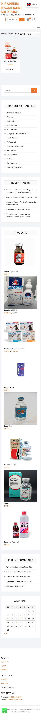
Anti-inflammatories (14, 113)
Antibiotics (10, 117)
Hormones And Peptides (15, 146)
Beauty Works (12, 125)
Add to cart (10, 69)
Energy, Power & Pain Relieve (17, 134)
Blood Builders (12, 130)
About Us (4, 679)
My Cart (3, 666)
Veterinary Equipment (14, 167)
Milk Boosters (12, 155)
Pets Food (10, 159)
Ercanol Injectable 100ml (23, 581)
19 (16, 622)
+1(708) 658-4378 (15, 697)
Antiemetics (11, 121)
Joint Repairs (11, 150)
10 (8, 619)
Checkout (4, 670)
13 (20, 619)
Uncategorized (12, 163)
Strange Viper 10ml (25, 572)
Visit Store (4, 683)
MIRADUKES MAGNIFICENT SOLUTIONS (11, 8)
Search (21, 19)
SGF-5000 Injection (23, 577)
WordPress (25, 712)
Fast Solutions (12, 138)
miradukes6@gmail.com (13, 699)
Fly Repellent (11, 142)
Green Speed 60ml (25, 567)
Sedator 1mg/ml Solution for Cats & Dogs (21, 197)
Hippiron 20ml (19, 586)
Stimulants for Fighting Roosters (18, 209)
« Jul (6, 633)
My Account (5, 662)
